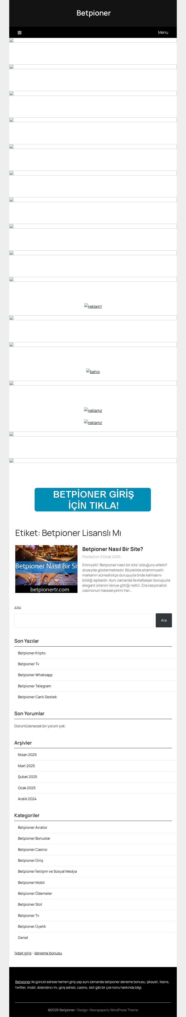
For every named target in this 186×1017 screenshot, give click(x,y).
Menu (163, 32)
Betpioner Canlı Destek (37, 696)
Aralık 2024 (27, 798)
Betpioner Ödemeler (35, 893)
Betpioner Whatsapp (35, 674)
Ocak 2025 (27, 787)
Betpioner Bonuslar (34, 838)
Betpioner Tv (28, 663)
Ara (17, 607)
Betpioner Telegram (34, 686)
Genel (23, 937)
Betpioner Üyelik (32, 926)
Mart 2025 (26, 765)
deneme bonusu (48, 953)
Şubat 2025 (27, 776)
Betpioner (94, 13)
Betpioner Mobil (31, 882)
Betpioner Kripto (32, 653)
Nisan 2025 (27, 754)
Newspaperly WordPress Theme (113, 1010)
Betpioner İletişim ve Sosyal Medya (47, 871)
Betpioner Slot (30, 904)
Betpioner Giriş (30, 860)
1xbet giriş (22, 953)
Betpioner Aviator (32, 827)
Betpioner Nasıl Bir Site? (112, 549)
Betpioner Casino (32, 849)
